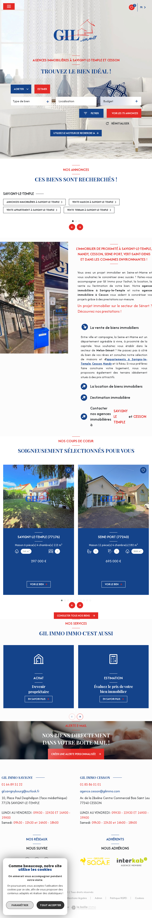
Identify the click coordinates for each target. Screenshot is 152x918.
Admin (98, 898)
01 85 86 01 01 (90, 784)
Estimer (42, 89)
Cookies (139, 898)
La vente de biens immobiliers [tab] (114, 327)
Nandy (107, 363)
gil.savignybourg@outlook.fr (20, 791)
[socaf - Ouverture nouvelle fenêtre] (95, 861)
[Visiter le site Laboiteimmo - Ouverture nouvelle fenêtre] (83, 907)
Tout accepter (50, 905)
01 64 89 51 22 (12, 784)
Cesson (97, 363)
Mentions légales (77, 898)
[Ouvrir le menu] (9, 6)
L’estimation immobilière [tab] (110, 397)
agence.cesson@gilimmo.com (100, 791)
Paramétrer (19, 905)
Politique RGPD (118, 898)
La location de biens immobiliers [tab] (116, 386)
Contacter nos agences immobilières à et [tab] (118, 417)
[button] (80, 227)
